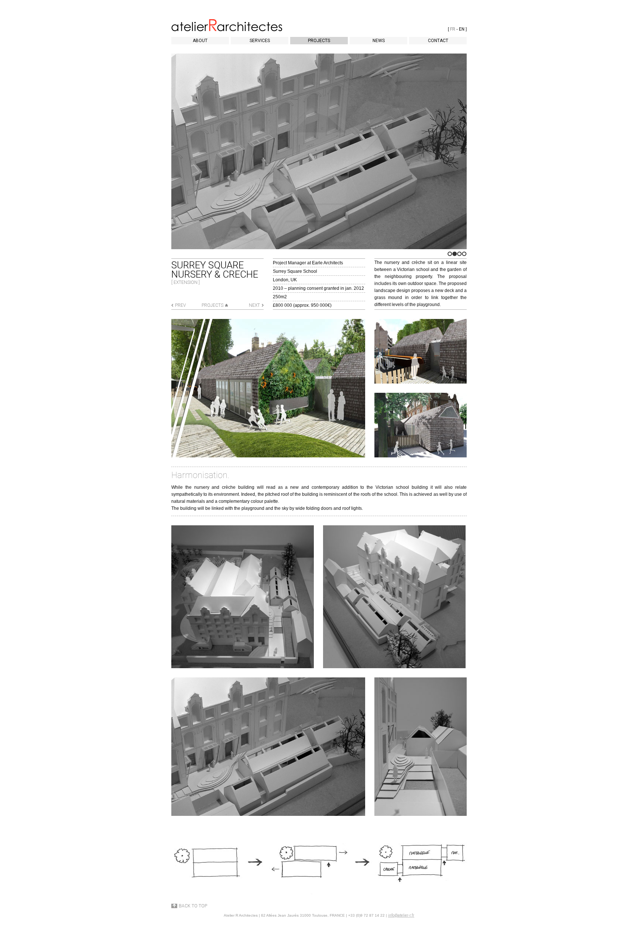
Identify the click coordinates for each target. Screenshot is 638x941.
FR (452, 29)
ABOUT (200, 40)
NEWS (379, 40)
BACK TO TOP (193, 906)
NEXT (254, 305)
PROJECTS (319, 40)
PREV (180, 305)
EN (461, 29)
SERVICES (260, 40)
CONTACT (438, 40)
